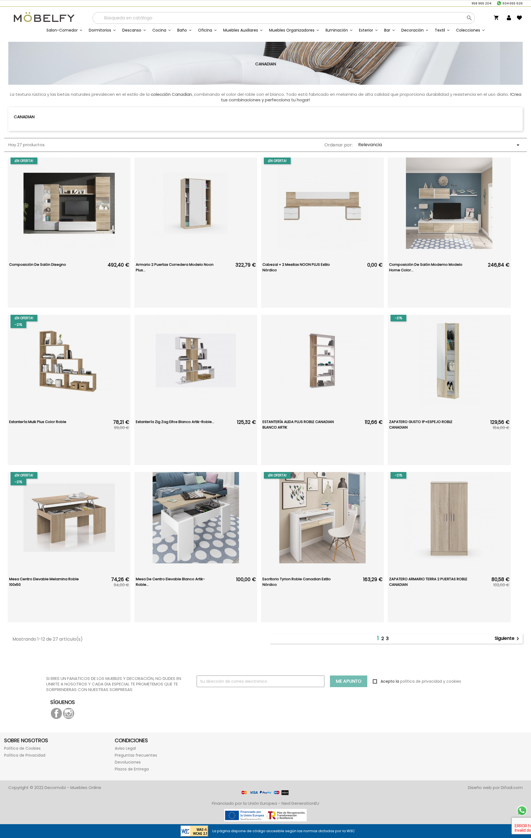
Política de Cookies (22, 748)
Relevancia (439, 144)
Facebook (56, 713)
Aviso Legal (125, 748)
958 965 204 (481, 3)
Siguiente (508, 638)
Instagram (68, 713)
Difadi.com (512, 787)
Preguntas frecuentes (136, 755)
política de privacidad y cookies (430, 681)
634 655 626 (513, 3)
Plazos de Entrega (132, 769)
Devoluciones (128, 762)
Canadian (24, 117)
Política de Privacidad (24, 755)
